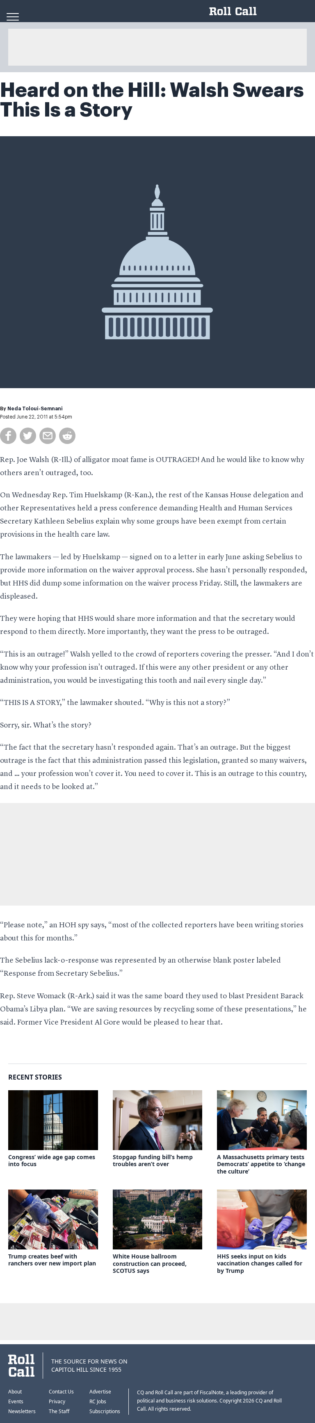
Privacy (57, 1401)
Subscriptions (104, 1411)
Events (15, 1401)
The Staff (59, 1411)
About (15, 1391)
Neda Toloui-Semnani (35, 408)
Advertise (100, 1391)
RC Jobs (97, 1401)
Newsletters (22, 1411)
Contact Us (61, 1391)
